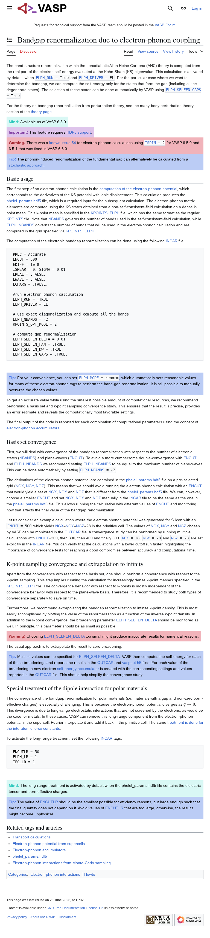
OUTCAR (73, 532)
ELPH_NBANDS (20, 225)
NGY (30, 486)
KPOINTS (15, 219)
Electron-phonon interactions (55, 874)
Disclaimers (67, 917)
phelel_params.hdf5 (24, 201)
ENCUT (76, 458)
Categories (17, 874)
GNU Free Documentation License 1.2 (74, 908)
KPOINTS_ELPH (105, 213)
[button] (9, 8)
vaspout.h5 (131, 662)
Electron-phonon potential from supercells (49, 843)
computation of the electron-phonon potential (138, 189)
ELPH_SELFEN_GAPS (183, 90)
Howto (89, 874)
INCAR (171, 241)
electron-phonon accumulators (33, 428)
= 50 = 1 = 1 (25, 757)
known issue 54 (62, 142)
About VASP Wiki (43, 917)
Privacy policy (17, 917)
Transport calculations (32, 837)
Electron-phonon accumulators (39, 850)
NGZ (40, 486)
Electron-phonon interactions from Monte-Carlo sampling (62, 863)
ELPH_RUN (44, 77)
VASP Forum (165, 25)
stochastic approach (26, 165)
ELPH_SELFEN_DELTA (136, 620)
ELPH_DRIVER (91, 77)
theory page (41, 111)
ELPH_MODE (89, 378)
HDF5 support (78, 132)
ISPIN (150, 142)
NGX (20, 486)
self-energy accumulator (78, 668)
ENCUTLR (49, 802)
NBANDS (56, 219)
